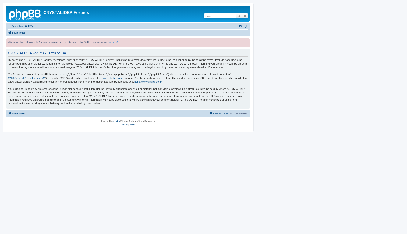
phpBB (116, 121)
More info (113, 42)
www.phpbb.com (112, 78)
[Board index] (25, 14)
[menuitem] (28, 26)
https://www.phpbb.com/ (148, 81)
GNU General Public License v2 (26, 78)
